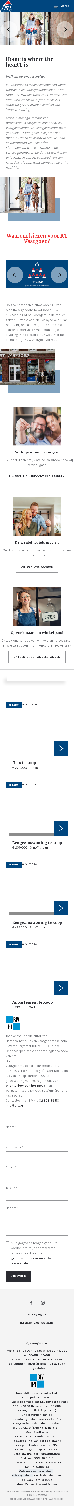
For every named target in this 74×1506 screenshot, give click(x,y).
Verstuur (18, 1276)
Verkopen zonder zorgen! (37, 452)
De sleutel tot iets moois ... (37, 542)
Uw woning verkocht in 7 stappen (37, 476)
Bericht (12, 1208)
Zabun (29, 1484)
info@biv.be (14, 1105)
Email (11, 1167)
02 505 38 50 (49, 1100)
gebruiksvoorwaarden (27, 1258)
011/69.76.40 (36, 1315)
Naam (11, 1127)
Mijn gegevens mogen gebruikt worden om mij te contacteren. (34, 1245)
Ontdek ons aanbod (37, 566)
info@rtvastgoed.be (37, 1323)
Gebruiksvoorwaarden (36, 1471)
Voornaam (14, 1147)
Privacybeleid (22, 1475)
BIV (8, 1061)
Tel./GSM (13, 1188)
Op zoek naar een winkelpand (37, 633)
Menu (64, 6)
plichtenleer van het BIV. (24, 1086)
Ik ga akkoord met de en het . (32, 1258)
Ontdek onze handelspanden (37, 657)
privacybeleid (21, 1263)
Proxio (52, 1484)
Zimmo (41, 1484)
